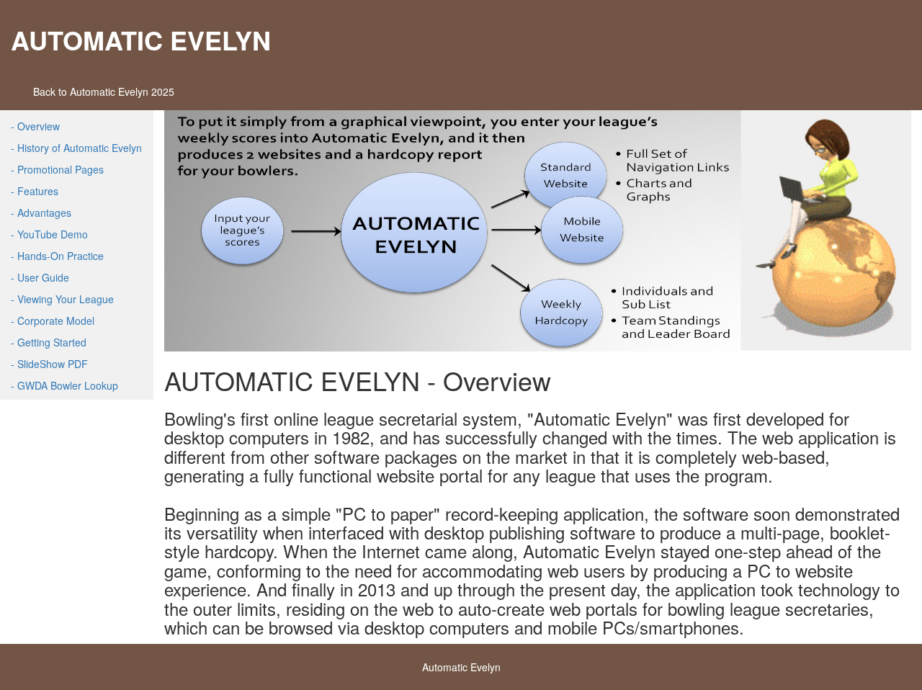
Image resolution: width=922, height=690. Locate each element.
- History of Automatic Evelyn (76, 147)
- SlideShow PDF (49, 364)
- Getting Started (48, 342)
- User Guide (40, 277)
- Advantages (41, 212)
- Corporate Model (52, 320)
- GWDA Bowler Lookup (64, 385)
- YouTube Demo (49, 234)
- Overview (35, 126)
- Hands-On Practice (57, 255)
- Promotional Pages (57, 169)
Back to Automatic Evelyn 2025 (103, 91)
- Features (34, 191)
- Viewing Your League (62, 299)
